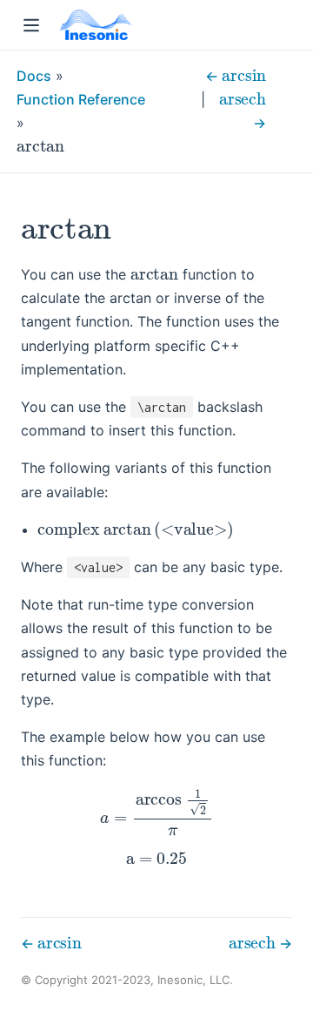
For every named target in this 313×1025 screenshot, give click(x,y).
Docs (34, 75)
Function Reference (81, 99)
